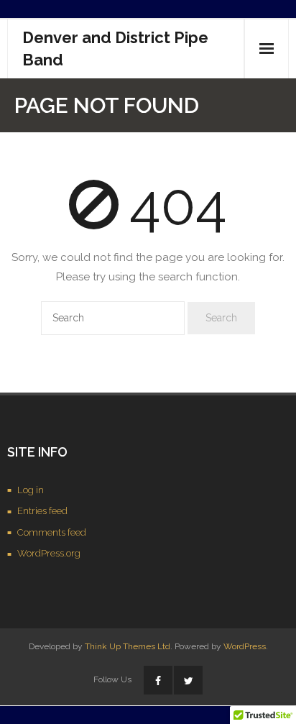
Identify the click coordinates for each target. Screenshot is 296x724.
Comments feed (51, 532)
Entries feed (42, 510)
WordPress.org (48, 553)
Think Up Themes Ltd (127, 646)
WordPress (244, 646)
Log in (30, 490)
